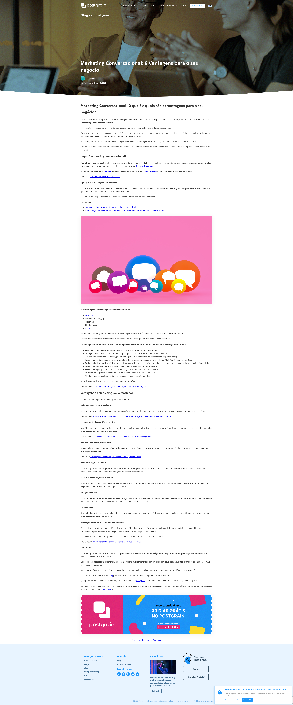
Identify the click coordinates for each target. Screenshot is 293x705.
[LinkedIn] (128, 674)
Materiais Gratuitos (124, 664)
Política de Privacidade (232, 700)
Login (183, 6)
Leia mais (156, 691)
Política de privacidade (203, 701)
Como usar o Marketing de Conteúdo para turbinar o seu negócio (119, 386)
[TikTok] (119, 674)
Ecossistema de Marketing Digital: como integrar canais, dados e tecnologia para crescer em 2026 (162, 681)
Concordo (247, 700)
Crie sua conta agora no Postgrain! (146, 640)
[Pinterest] (124, 674)
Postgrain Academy (168, 6)
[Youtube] (133, 674)
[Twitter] (138, 674)
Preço (143, 6)
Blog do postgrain (95, 15)
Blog (152, 6)
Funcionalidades (129, 6)
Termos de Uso (183, 701)
